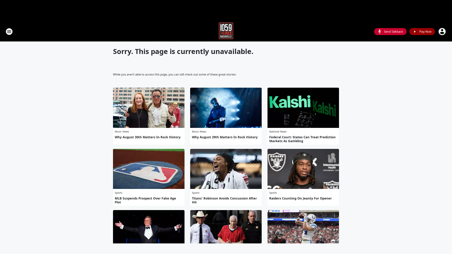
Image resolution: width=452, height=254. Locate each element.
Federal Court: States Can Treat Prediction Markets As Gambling (302, 139)
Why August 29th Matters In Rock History (225, 137)
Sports (118, 192)
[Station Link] (226, 31)
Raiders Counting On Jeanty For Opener (300, 198)
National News (278, 131)
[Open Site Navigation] (9, 31)
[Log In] (442, 31)
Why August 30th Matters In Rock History (147, 137)
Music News (122, 131)
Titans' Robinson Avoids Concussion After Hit (224, 200)
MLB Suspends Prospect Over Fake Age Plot (145, 200)
